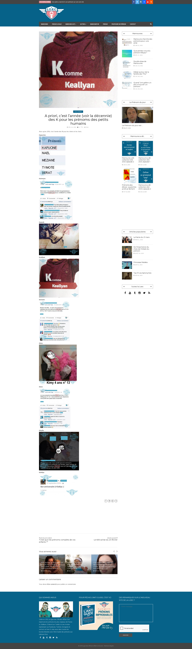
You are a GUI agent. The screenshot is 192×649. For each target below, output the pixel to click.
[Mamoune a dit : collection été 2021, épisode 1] (145, 148)
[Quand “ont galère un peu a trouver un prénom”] (127, 85)
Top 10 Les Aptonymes (142, 273)
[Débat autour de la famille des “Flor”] (127, 75)
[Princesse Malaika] (127, 265)
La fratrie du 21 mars (142, 237)
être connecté (52, 584)
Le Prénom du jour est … (132, 125)
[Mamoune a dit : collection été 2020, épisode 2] (145, 175)
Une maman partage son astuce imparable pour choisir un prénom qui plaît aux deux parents (78, 565)
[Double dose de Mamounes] (127, 64)
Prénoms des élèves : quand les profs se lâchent (129, 187)
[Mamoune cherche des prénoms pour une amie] (127, 42)
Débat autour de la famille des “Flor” (141, 73)
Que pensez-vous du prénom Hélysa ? (142, 52)
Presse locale (57, 24)
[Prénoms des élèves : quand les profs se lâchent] (129, 175)
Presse (105, 24)
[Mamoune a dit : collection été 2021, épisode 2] (129, 148)
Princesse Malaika (141, 262)
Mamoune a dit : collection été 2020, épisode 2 (144, 187)
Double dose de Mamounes (140, 62)
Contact (133, 24)
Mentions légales (109, 646)
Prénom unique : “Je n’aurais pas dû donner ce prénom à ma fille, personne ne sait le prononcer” (103, 564)
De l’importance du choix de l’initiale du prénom (141, 249)
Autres (82, 24)
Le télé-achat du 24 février (106, 539)
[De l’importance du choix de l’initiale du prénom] (127, 252)
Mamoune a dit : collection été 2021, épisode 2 (128, 160)
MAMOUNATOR (94, 24)
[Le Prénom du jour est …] (137, 115)
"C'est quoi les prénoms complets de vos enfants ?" (57, 540)
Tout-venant (78, 111)
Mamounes (44, 24)
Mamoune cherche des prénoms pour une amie (143, 41)
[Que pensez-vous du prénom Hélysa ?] (127, 53)
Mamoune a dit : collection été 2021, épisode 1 (144, 160)
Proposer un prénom (119, 24)
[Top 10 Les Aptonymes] (127, 276)
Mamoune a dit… (71, 24)
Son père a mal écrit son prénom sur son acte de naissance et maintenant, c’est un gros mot (51, 565)
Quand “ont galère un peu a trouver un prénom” (142, 84)
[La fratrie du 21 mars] (127, 239)
